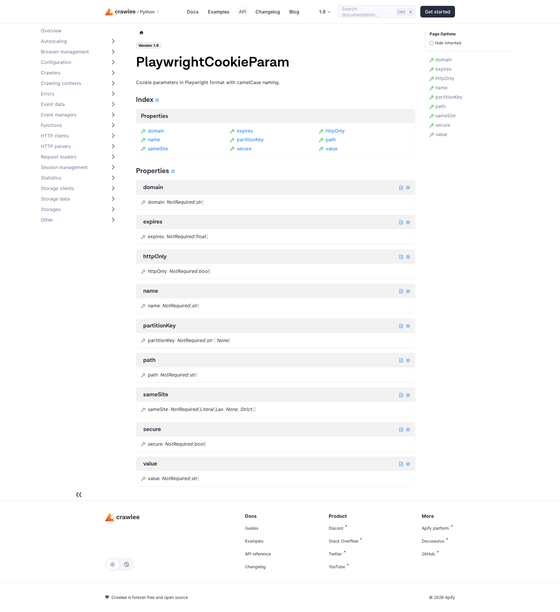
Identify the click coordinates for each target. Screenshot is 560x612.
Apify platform (435, 528)
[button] (78, 41)
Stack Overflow (343, 540)
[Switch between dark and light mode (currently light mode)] (119, 564)
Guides (251, 528)
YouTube (337, 566)
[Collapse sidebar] (79, 495)
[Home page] (141, 32)
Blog (294, 12)
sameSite (158, 148)
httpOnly (335, 131)
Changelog (268, 12)
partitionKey (250, 139)
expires (245, 131)
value (331, 148)
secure (244, 148)
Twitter (335, 553)
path (331, 139)
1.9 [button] (322, 12)
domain (156, 131)
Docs (193, 12)
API (242, 12)
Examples (219, 12)
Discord (336, 528)
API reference (258, 553)
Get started (437, 12)
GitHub (428, 553)
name (154, 139)
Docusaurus (433, 540)
